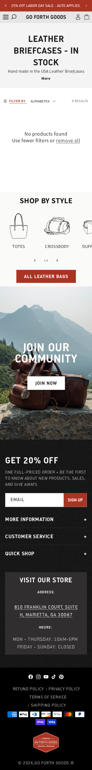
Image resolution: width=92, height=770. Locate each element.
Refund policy (28, 688)
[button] (6, 17)
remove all (68, 140)
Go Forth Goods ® (54, 762)
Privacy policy (64, 688)
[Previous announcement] (5, 5)
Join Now (46, 383)
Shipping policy (48, 705)
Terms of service (48, 697)
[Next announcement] (86, 5)
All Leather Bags (46, 276)
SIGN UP (75, 500)
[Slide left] (34, 260)
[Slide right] (57, 260)
